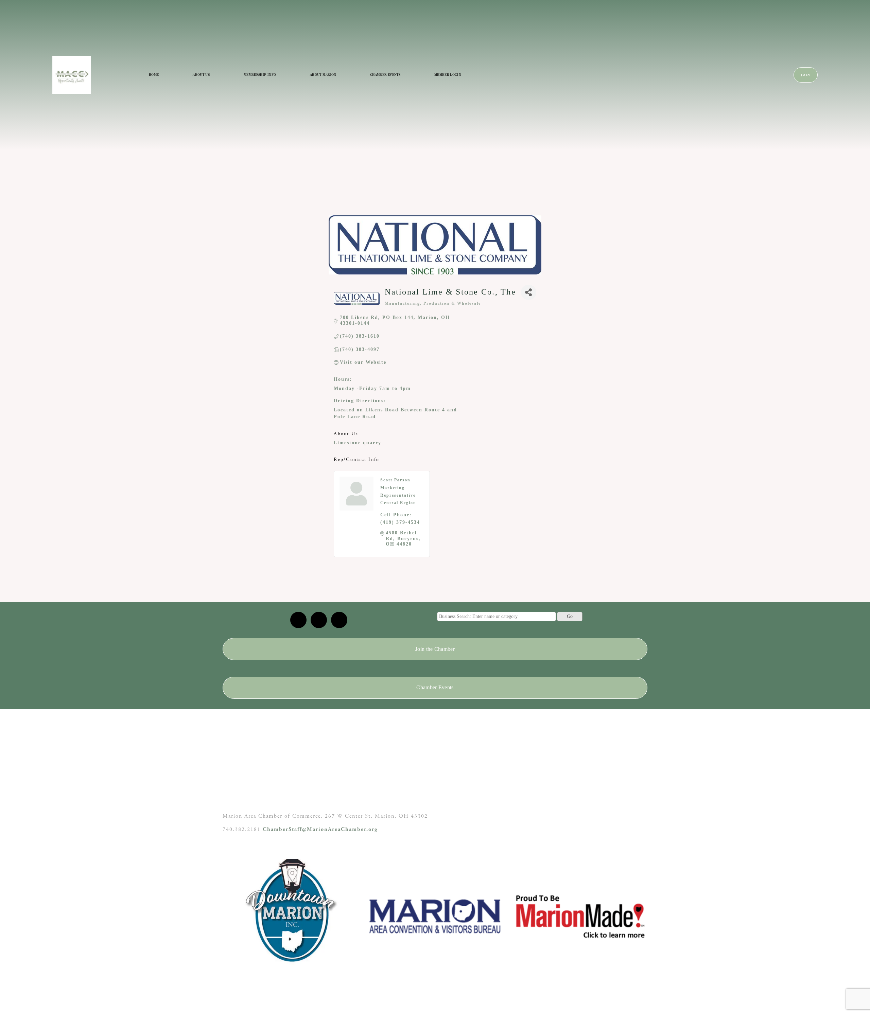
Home (154, 74)
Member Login (447, 74)
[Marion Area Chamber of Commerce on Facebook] (339, 620)
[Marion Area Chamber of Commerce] (319, 620)
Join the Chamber (435, 649)
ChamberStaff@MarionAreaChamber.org (320, 829)
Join (806, 75)
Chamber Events (385, 74)
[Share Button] (528, 292)
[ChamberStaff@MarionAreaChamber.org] (298, 620)
